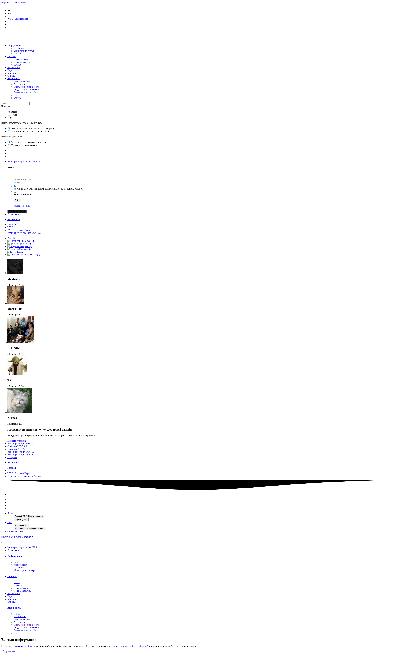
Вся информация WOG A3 (21, 452)
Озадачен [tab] (26, 246)
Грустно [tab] (24, 243)
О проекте (19, 48)
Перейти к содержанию (13, 2)
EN (9, 13)
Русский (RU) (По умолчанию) (29, 516)
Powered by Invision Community (17, 537)
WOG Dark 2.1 (21, 525)
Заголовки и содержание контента (29, 142)
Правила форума (22, 62)
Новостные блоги (23, 81)
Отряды (11, 75)
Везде (14, 111)
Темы (14, 115)
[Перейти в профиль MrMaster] (15, 273)
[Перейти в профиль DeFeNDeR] (20, 342)
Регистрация (14, 214)
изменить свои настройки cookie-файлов (130, 646)
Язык (10, 513)
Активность (13, 78)
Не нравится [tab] (31, 254)
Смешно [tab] (25, 249)
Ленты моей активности (26, 86)
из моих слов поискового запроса (32, 128)
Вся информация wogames (21, 443)
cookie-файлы (25, 646)
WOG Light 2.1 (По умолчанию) (29, 529)
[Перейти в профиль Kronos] (19, 411)
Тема (9, 522)
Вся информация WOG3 (20, 454)
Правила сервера (22, 59)
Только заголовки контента (25, 145)
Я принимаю (8, 651)
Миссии (11, 73)
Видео (10, 70)
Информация (14, 45)
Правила (11, 56)
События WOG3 (16, 449)
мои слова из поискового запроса (30, 131)
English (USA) (21, 519)
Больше (17, 53)
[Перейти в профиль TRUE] (17, 374)
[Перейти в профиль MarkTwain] (15, 302)
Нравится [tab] (27, 241)
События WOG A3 (17, 446)
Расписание (13, 67)
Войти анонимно (22, 194)
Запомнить (19, 188)
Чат (15, 95)
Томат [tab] (21, 252)
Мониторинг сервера (25, 51)
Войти (17, 200)
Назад (17, 562)
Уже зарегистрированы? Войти (24, 161)
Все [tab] (11, 238)
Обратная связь (15, 531)
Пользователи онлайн (25, 92)
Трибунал (12, 457)
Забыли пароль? (22, 205)
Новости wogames (16, 440)
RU (9, 11)
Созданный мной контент (27, 89)
